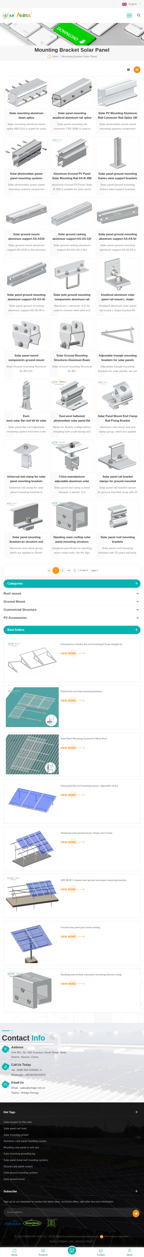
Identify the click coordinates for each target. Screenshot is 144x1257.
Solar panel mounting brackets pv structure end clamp (26, 540)
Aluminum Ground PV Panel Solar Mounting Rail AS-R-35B (72, 176)
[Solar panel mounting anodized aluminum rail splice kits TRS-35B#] (72, 92)
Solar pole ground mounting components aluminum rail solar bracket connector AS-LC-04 (71, 297)
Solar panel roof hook (15, 1128)
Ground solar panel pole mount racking (80, 927)
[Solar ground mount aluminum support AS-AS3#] (26, 213)
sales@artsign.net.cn (32, 1087)
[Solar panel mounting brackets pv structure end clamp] (26, 516)
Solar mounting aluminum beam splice (26, 115)
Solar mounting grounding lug (19, 1153)
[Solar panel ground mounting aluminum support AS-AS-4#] (26, 274)
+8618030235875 (35, 1074)
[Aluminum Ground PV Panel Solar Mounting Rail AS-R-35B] (72, 153)
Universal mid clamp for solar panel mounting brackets (26, 479)
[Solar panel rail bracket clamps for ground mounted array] (117, 456)
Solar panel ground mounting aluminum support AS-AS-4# (26, 297)
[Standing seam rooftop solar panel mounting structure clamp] (72, 516)
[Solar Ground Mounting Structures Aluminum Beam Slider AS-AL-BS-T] (72, 334)
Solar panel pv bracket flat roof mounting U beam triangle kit (91, 644)
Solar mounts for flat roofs (18, 1122)
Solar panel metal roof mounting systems (26, 1160)
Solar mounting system (16, 1134)
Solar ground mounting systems (21, 1172)
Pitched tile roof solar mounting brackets (81, 691)
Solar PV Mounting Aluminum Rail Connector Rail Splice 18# (117, 115)
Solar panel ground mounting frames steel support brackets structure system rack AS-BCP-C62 (117, 176)
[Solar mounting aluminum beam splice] (26, 92)
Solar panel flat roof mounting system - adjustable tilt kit (89, 785)
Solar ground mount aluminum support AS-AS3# (26, 236)
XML (71, 1241)
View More (68, 653)
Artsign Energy (30, 1092)
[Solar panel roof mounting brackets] (117, 516)
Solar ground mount (14, 1179)
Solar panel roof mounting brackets (117, 539)
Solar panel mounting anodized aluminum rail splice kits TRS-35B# (72, 116)
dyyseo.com (92, 1236)
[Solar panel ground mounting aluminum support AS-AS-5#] (117, 213)
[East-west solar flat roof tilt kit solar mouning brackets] (26, 395)
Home (55, 56)
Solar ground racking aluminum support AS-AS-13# (71, 236)
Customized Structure (20, 609)
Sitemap (63, 1241)
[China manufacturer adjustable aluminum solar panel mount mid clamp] (72, 456)
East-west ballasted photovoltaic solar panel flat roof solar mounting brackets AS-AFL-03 (72, 418)
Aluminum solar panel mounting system (25, 1141)
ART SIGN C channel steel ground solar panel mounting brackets (93, 880)
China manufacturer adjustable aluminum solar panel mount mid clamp (72, 479)
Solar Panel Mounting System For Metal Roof (84, 738)
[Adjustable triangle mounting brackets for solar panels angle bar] (117, 334)
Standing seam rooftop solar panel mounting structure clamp (72, 540)
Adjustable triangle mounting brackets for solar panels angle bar (118, 358)
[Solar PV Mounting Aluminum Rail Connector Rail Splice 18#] (117, 92)
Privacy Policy (85, 1241)
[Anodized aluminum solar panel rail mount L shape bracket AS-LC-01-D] (117, 274)
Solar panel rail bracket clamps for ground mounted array (117, 479)
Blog (53, 1241)
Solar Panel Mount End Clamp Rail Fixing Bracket (117, 418)
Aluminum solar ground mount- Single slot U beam (86, 832)
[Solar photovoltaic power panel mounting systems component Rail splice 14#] (26, 153)
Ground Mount (14, 601)
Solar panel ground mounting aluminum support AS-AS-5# (117, 236)
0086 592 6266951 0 (29, 1069)
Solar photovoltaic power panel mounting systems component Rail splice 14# (26, 176)
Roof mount (12, 593)
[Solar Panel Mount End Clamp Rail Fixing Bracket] (117, 395)
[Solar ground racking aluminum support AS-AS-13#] (72, 213)
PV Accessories (15, 618)
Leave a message (72, 1250)
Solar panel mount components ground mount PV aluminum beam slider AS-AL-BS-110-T (26, 358)
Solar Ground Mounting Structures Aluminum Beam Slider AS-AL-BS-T (72, 358)
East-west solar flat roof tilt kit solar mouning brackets (26, 418)
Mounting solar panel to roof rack (21, 1147)
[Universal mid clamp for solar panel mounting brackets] (26, 456)
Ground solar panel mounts (18, 1166)
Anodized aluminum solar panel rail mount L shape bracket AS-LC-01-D (117, 297)
